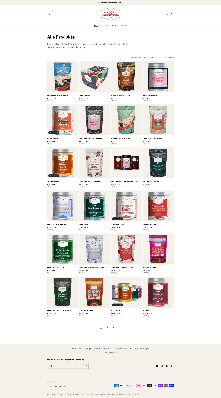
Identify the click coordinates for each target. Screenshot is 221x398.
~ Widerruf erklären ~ (121, 349)
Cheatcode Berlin (117, 224)
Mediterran (83, 224)
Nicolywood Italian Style (120, 138)
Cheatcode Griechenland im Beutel (92, 267)
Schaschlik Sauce (149, 267)
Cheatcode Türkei (150, 224)
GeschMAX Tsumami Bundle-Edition (125, 181)
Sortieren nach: (136, 58)
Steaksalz (146, 310)
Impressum (130, 394)
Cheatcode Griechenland (56, 224)
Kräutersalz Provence (55, 267)
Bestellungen (144, 349)
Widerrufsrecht (100, 394)
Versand (137, 394)
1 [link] (101, 327)
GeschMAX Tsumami (150, 95)
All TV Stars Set (117, 310)
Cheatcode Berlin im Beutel (89, 181)
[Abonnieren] (86, 366)
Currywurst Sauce (86, 310)
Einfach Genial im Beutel (152, 138)
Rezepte (89, 349)
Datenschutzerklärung (87, 394)
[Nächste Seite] (119, 327)
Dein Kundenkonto (110, 353)
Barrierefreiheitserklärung (103, 349)
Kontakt (73, 349)
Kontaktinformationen (118, 394)
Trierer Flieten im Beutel (121, 95)
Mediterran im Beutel (151, 181)
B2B (136, 349)
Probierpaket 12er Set (87, 95)
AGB (108, 394)
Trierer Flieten (53, 181)
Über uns (81, 349)
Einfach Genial (52, 138)
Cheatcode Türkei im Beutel (122, 267)
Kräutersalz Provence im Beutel (59, 310)
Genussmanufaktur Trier (59, 394)
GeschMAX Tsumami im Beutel (90, 138)
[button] (49, 13)
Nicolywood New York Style (57, 95)
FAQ (131, 349)
